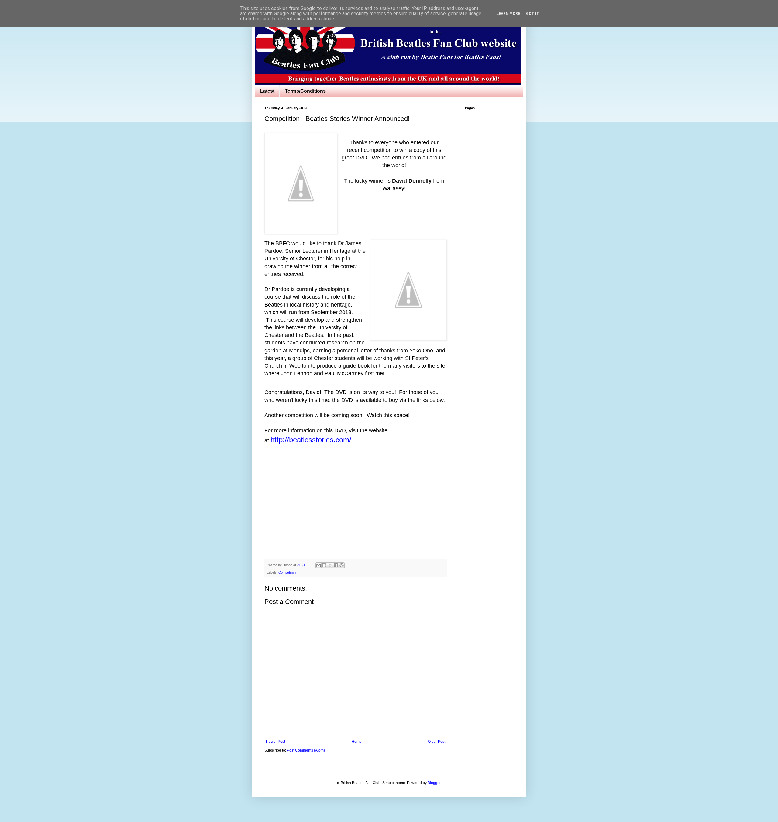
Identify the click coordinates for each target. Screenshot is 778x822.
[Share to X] (330, 565)
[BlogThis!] (324, 565)
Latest (267, 91)
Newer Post (275, 741)
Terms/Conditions (305, 91)
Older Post (436, 741)
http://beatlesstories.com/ (310, 440)
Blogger (434, 783)
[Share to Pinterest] (342, 565)
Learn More (508, 14)
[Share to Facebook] (336, 565)
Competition (287, 572)
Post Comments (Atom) (306, 750)
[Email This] (318, 565)
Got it (532, 14)
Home (357, 741)
